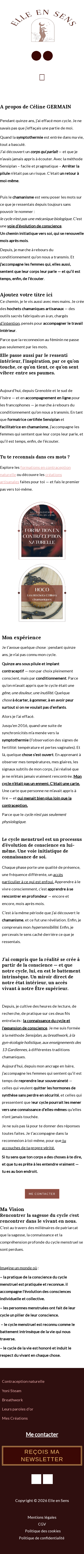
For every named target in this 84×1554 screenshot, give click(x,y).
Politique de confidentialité (42, 1538)
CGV (42, 1524)
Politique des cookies (43, 1531)
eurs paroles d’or (19, 1409)
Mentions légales (42, 1517)
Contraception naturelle (23, 1381)
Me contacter (42, 1434)
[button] (42, 77)
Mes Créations (15, 1418)
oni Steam (12, 1390)
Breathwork (12, 1399)
